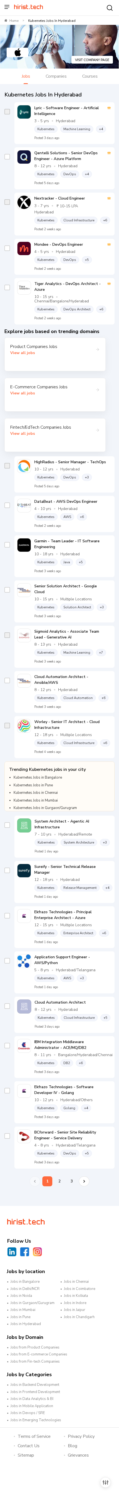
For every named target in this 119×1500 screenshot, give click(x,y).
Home (14, 21)
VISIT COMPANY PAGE (92, 60)
